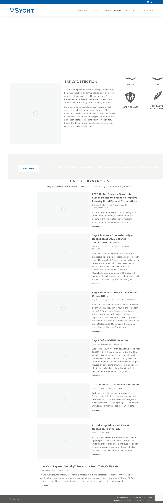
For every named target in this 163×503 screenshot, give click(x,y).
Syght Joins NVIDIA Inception (110, 340)
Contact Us (149, 500)
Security (110, 205)
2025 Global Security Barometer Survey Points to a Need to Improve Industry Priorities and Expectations (114, 198)
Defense (99, 246)
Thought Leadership (120, 205)
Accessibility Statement (122, 500)
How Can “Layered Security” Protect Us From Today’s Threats (78, 466)
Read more (96, 227)
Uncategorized (44, 470)
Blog (93, 205)
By (97, 208)
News (98, 205)
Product (103, 205)
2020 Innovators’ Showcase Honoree (115, 384)
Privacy (138, 500)
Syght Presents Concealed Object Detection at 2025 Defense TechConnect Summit (113, 239)
